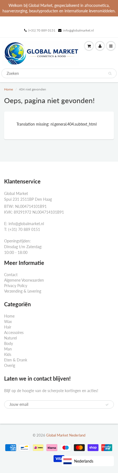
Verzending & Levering (22, 291)
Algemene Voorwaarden (24, 280)
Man (8, 349)
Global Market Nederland (65, 435)
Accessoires (14, 332)
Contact (11, 274)
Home (8, 89)
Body (8, 343)
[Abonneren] (107, 404)
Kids (7, 354)
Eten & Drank (15, 360)
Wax (8, 321)
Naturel (10, 338)
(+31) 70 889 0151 (41, 30)
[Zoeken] (110, 73)
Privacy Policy (15, 285)
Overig (9, 365)
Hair (7, 327)
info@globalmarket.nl (78, 30)
